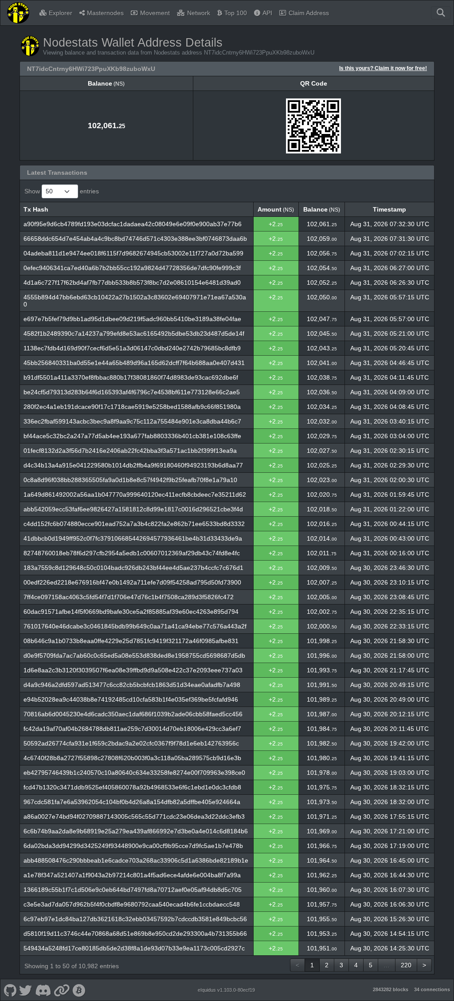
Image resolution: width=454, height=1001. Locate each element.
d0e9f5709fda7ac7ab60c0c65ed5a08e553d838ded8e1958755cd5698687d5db (134, 655)
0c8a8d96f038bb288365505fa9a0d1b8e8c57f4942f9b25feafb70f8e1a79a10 (130, 479)
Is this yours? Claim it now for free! (383, 68)
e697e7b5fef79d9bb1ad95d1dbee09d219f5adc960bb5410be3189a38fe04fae (132, 318)
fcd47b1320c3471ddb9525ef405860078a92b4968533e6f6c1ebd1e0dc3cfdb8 (132, 787)
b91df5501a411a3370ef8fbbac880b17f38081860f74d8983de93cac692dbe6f (130, 377)
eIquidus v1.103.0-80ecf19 (226, 990)
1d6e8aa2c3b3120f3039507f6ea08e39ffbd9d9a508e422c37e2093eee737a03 (133, 670)
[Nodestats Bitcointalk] (79, 990)
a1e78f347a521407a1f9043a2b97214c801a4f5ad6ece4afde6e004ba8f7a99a (132, 875)
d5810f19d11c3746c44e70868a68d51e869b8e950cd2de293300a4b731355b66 (135, 933)
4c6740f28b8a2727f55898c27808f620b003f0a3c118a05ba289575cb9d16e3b (132, 758)
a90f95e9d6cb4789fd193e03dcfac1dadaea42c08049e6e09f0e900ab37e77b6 (132, 224)
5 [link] (370, 965)
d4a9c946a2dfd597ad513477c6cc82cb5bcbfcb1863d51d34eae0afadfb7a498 (131, 684)
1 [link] (312, 965)
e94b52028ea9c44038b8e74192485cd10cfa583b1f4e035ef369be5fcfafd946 (130, 699)
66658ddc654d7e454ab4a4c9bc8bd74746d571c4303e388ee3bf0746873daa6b (135, 238)
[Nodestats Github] (10, 990)
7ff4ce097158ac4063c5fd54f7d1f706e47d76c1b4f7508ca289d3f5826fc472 (128, 597)
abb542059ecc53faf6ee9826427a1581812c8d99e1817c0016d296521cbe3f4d (133, 509)
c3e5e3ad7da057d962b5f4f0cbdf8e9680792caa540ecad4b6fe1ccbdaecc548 (131, 904)
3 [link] (341, 965)
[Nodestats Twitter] (26, 990)
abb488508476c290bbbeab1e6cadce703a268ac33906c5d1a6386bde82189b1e (135, 860)
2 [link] (327, 965)
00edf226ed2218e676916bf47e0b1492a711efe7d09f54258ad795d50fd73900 (132, 582)
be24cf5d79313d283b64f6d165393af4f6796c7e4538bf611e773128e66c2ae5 (131, 392)
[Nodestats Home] (18, 13)
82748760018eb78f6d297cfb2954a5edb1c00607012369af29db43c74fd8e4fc (131, 553)
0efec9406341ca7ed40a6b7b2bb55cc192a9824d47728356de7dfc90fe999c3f (132, 267)
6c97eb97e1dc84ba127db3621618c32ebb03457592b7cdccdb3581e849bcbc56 (135, 918)
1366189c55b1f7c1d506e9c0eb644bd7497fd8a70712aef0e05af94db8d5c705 (132, 889)
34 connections (432, 989)
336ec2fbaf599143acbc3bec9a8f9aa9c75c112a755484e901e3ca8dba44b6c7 (132, 421)
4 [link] (356, 965)
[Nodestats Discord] (42, 990)
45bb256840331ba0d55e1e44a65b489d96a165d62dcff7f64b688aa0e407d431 (134, 362)
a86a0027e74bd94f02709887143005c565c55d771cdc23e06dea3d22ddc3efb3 (134, 816)
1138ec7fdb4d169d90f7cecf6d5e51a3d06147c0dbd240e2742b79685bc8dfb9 (132, 348)
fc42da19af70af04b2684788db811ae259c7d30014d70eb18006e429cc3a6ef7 (132, 728)
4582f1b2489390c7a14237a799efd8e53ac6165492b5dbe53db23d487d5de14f (133, 333)
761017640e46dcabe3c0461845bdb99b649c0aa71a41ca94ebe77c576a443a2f (135, 626)
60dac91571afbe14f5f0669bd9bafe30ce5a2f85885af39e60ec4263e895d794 (131, 611)
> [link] (424, 965)
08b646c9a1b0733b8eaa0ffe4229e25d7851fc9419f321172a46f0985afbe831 (131, 640)
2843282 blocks (390, 989)
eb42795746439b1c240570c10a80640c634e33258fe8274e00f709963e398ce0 (134, 772)
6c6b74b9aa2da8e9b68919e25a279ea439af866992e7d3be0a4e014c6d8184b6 (135, 831)
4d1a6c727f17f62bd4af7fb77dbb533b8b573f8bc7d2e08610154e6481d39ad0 (132, 282)
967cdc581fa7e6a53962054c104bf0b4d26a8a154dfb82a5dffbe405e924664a (131, 801)
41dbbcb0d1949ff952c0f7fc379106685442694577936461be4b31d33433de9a (132, 538)
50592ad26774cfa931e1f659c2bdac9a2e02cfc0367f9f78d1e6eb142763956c (131, 743)
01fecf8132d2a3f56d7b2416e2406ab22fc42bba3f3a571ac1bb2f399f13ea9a (130, 450)
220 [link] (406, 965)
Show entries (61, 191)
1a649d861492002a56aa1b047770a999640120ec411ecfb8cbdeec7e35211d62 (134, 494)
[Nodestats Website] (61, 990)
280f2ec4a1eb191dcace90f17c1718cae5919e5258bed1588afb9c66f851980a (132, 406)
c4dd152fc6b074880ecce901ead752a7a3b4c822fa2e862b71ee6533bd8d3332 (134, 523)
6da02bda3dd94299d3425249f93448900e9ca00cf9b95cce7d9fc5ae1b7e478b (133, 845)
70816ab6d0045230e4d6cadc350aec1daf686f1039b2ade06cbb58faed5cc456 (133, 714)
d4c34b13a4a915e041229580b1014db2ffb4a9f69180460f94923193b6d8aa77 (133, 465)
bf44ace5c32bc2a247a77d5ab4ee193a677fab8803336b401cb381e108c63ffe (132, 436)
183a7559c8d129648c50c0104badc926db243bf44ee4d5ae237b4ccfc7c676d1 (133, 567)
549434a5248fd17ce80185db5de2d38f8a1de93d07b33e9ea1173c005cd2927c (134, 948)
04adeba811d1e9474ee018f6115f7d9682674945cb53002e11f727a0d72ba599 (133, 253)
